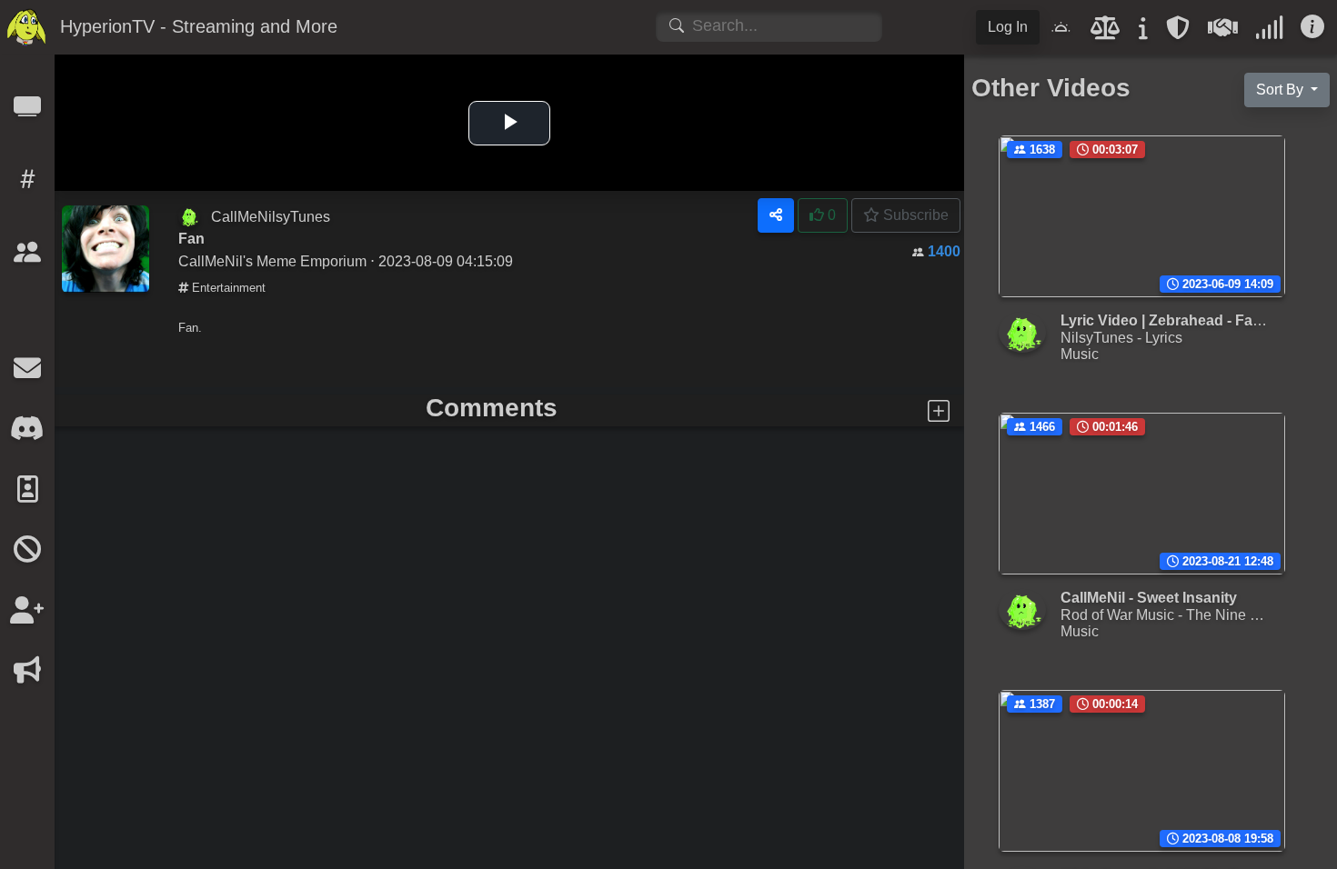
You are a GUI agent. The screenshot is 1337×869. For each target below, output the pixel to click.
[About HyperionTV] (1143, 32)
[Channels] (27, 112)
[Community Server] (27, 434)
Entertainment (227, 288)
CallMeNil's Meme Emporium (272, 261)
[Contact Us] (27, 374)
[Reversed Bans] (27, 616)
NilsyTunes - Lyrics (1121, 337)
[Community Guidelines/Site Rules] (1105, 32)
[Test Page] (27, 313)
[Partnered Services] (1223, 32)
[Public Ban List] (27, 555)
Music (1080, 353)
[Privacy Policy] (1178, 32)
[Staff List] (27, 495)
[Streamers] (27, 258)
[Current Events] (27, 676)
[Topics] (27, 185)
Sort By (1281, 89)
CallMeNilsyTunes (270, 216)
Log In (1008, 27)
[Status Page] (1269, 32)
